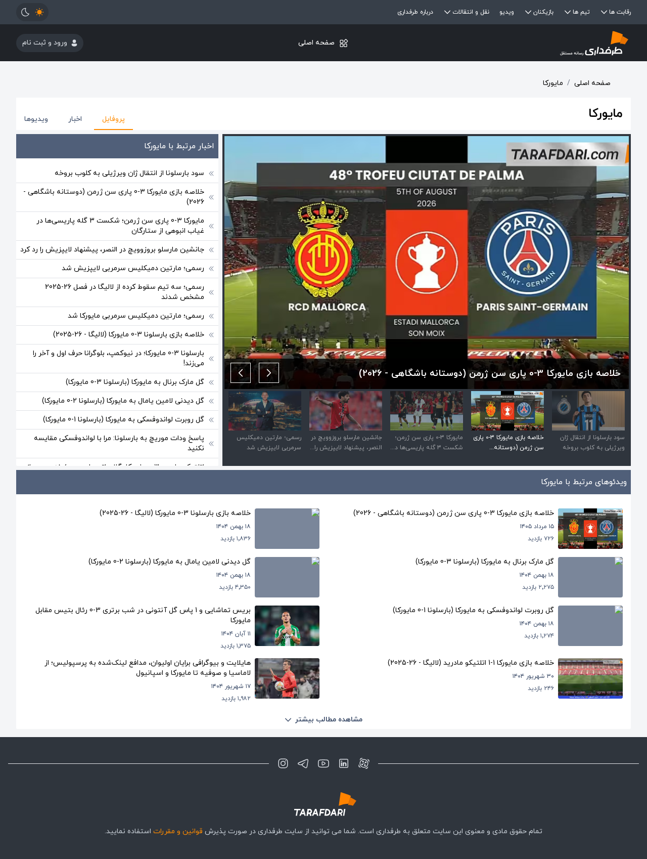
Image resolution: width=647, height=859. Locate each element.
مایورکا (553, 83)
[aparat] (364, 763)
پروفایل (113, 119)
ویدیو (506, 12)
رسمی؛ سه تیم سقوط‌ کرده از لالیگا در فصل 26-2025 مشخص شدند (124, 292)
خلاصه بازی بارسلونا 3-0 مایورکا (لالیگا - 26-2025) (128, 334)
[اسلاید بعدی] (240, 373)
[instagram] (283, 763)
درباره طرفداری (415, 12)
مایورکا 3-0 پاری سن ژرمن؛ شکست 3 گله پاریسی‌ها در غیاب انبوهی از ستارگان (120, 226)
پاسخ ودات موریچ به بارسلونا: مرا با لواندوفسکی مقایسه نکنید (119, 443)
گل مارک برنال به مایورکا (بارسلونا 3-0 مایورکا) (135, 382)
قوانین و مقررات (178, 831)
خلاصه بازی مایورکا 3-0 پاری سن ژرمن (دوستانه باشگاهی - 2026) (113, 197)
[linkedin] (344, 763)
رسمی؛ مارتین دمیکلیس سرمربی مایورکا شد (136, 316)
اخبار (75, 119)
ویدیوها (36, 119)
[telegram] (303, 763)
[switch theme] (32, 12)
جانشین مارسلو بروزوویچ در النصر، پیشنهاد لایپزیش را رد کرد (112, 249)
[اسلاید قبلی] (269, 373)
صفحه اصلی (316, 43)
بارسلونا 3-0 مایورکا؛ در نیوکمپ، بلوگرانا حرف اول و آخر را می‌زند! (118, 358)
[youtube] (323, 763)
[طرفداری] (528, 42)
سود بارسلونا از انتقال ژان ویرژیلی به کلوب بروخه (129, 173)
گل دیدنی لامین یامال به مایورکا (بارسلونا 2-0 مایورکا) (123, 401)
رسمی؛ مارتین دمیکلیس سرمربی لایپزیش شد (133, 268)
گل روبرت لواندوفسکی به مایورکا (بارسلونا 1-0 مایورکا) (123, 419)
